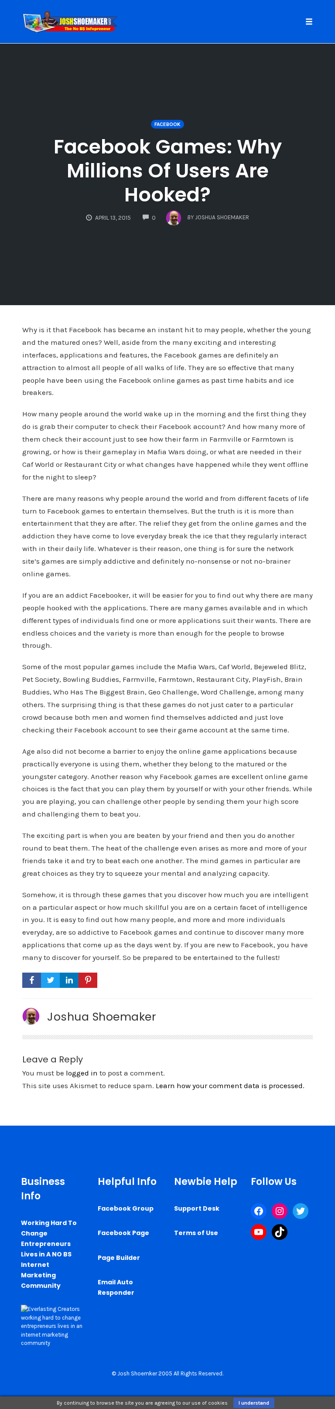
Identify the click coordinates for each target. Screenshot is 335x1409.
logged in (82, 1073)
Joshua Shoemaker (101, 1016)
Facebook (167, 124)
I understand (254, 1403)
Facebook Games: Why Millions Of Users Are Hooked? (168, 170)
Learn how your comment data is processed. (230, 1085)
